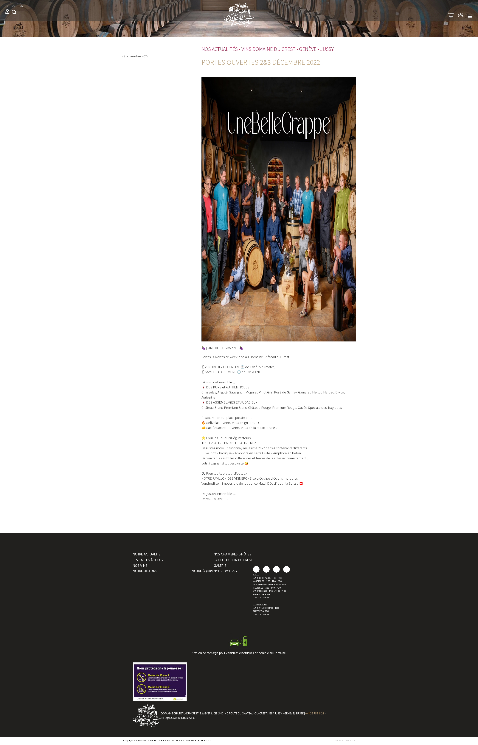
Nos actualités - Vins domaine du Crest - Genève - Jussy (267, 48)
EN (21, 5)
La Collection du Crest (233, 560)
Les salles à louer (148, 560)
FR (6, 5)
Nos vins (140, 566)
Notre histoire (145, 571)
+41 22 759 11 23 (314, 713)
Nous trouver (225, 571)
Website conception (345, 740)
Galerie (220, 566)
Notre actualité (146, 554)
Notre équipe (203, 571)
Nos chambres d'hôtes (232, 554)
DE (13, 5)
